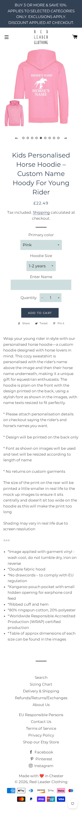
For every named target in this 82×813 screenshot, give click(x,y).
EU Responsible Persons (41, 715)
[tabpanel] (41, 86)
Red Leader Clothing (48, 782)
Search (41, 677)
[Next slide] (65, 138)
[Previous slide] (16, 138)
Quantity (29, 297)
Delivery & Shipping (41, 691)
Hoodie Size (41, 255)
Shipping (41, 212)
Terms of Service (41, 728)
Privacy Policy (41, 735)
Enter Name (41, 277)
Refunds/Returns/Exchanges (41, 698)
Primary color (41, 235)
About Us (41, 705)
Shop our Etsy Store (41, 742)
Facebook (43, 752)
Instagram (43, 766)
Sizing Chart (41, 684)
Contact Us (41, 721)
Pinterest (43, 759)
